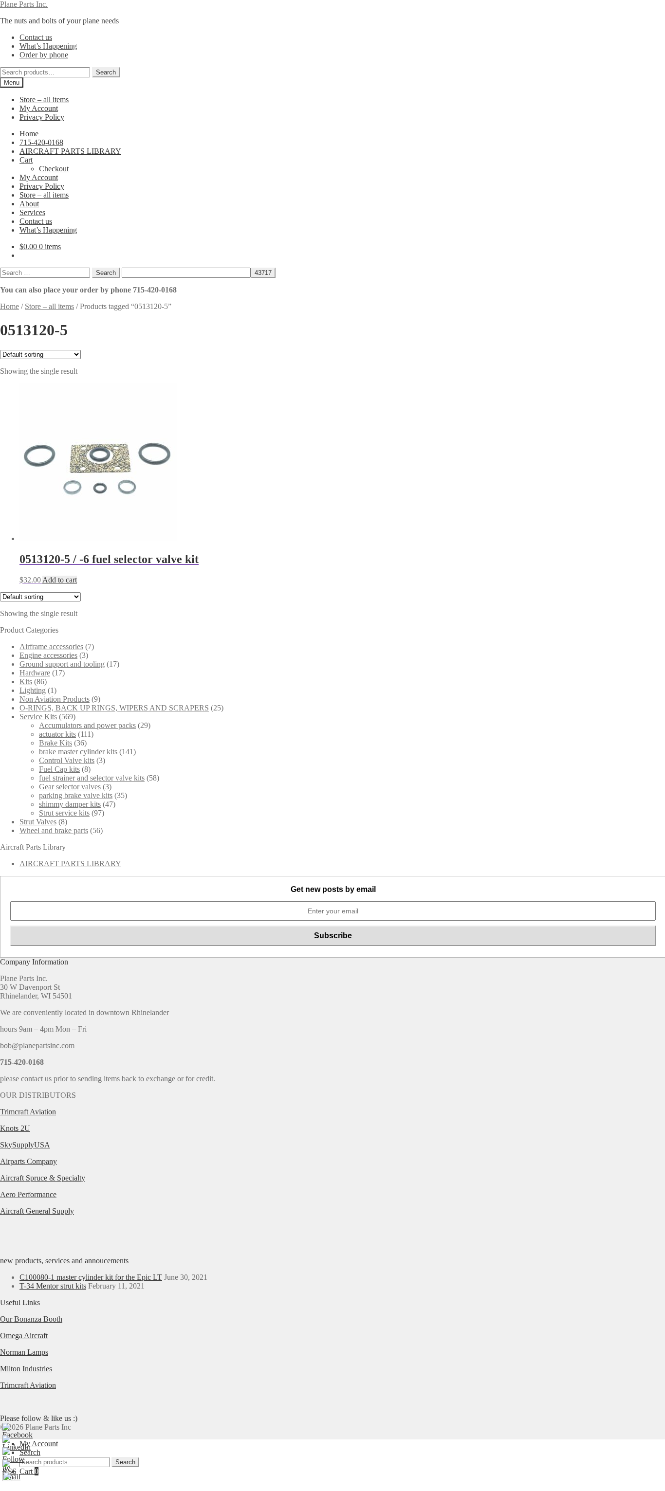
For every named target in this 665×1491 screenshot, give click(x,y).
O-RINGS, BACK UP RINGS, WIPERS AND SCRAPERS (114, 708)
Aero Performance (28, 1194)
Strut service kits (64, 813)
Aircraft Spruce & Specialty (42, 1178)
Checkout (54, 168)
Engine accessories (48, 655)
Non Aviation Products (54, 699)
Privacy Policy (41, 117)
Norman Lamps (24, 1352)
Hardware (34, 673)
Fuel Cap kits (59, 769)
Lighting (32, 690)
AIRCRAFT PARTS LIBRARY (70, 151)
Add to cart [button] (59, 580)
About (29, 204)
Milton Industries (26, 1368)
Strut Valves (37, 822)
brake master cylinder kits (78, 751)
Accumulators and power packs (87, 725)
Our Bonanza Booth (31, 1319)
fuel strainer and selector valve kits (92, 778)
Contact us (35, 37)
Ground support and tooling (62, 664)
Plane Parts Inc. (24, 4)
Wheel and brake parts (53, 830)
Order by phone (43, 55)
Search (106, 72)
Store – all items (44, 99)
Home (28, 133)
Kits (25, 681)
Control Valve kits (66, 760)
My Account (38, 108)
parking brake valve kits (75, 795)
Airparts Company (28, 1161)
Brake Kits (55, 743)
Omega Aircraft (24, 1335)
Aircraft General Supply (37, 1211)
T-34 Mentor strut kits (52, 1286)
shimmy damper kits (70, 804)
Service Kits (38, 716)
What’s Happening (48, 46)
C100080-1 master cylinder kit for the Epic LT (90, 1277)
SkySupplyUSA (25, 1145)
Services (32, 212)
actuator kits (57, 734)
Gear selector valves (70, 786)
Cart (26, 160)
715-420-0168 (41, 142)
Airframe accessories (51, 646)
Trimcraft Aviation (28, 1112)
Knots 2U (15, 1128)
